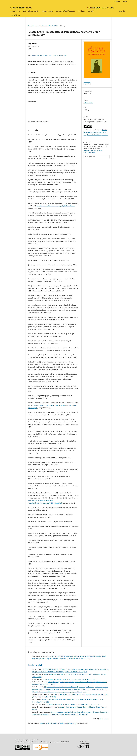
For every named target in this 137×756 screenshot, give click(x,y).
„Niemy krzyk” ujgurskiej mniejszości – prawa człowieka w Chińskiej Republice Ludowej (77, 682)
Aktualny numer (47, 11)
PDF (87, 84)
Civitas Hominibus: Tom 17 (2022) (85, 679)
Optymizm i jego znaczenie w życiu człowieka (61, 704)
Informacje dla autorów (31, 11)
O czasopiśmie (15, 11)
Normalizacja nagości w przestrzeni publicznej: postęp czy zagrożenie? (68, 674)
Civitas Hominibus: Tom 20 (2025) (44, 697)
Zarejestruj (117, 1)
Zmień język (16, 15)
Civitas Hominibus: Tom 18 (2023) (76, 672)
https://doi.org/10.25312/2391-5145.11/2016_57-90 (49, 56)
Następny (103, 719)
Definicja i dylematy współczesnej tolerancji (58, 679)
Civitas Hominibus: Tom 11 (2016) (79, 659)
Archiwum (81, 11)
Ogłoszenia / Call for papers (65, 11)
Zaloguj (124, 1)
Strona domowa (33, 26)
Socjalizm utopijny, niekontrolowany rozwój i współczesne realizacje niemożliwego (70, 699)
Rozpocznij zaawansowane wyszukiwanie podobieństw (58, 723)
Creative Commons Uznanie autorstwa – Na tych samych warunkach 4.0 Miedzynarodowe (96, 132)
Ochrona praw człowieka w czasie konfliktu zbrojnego (69, 707)
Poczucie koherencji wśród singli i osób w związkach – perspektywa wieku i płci (81, 694)
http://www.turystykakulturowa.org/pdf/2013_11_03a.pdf (56, 206)
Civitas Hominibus (21, 7)
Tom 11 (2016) (53, 26)
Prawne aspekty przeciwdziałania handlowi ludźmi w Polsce (71, 712)
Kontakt (90, 11)
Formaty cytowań (90, 156)
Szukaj (123, 11)
